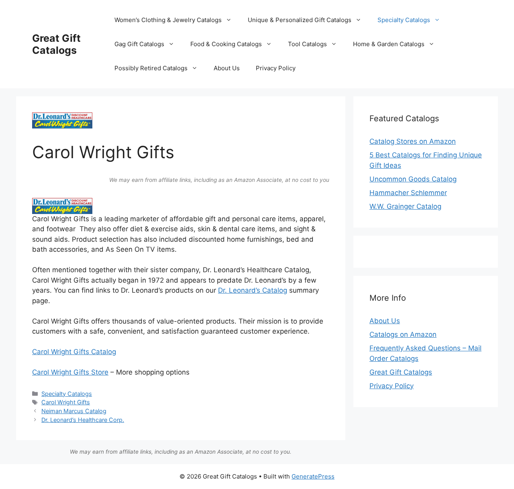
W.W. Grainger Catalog (405, 206)
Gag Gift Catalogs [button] (139, 44)
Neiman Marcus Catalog (73, 411)
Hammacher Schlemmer (408, 193)
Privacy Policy (276, 68)
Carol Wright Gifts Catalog (74, 352)
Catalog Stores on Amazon (412, 141)
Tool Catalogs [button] (307, 44)
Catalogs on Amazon (402, 334)
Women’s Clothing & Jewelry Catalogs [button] (168, 20)
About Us (227, 68)
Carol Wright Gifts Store (70, 372)
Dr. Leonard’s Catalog (252, 290)
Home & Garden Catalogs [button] (388, 44)
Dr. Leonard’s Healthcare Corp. (82, 419)
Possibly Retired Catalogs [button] (151, 68)
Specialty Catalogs (66, 393)
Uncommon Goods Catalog (413, 179)
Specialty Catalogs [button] (403, 20)
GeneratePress (313, 476)
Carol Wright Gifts (65, 402)
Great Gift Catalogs (56, 44)
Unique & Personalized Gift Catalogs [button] (299, 20)
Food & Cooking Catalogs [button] (226, 44)
